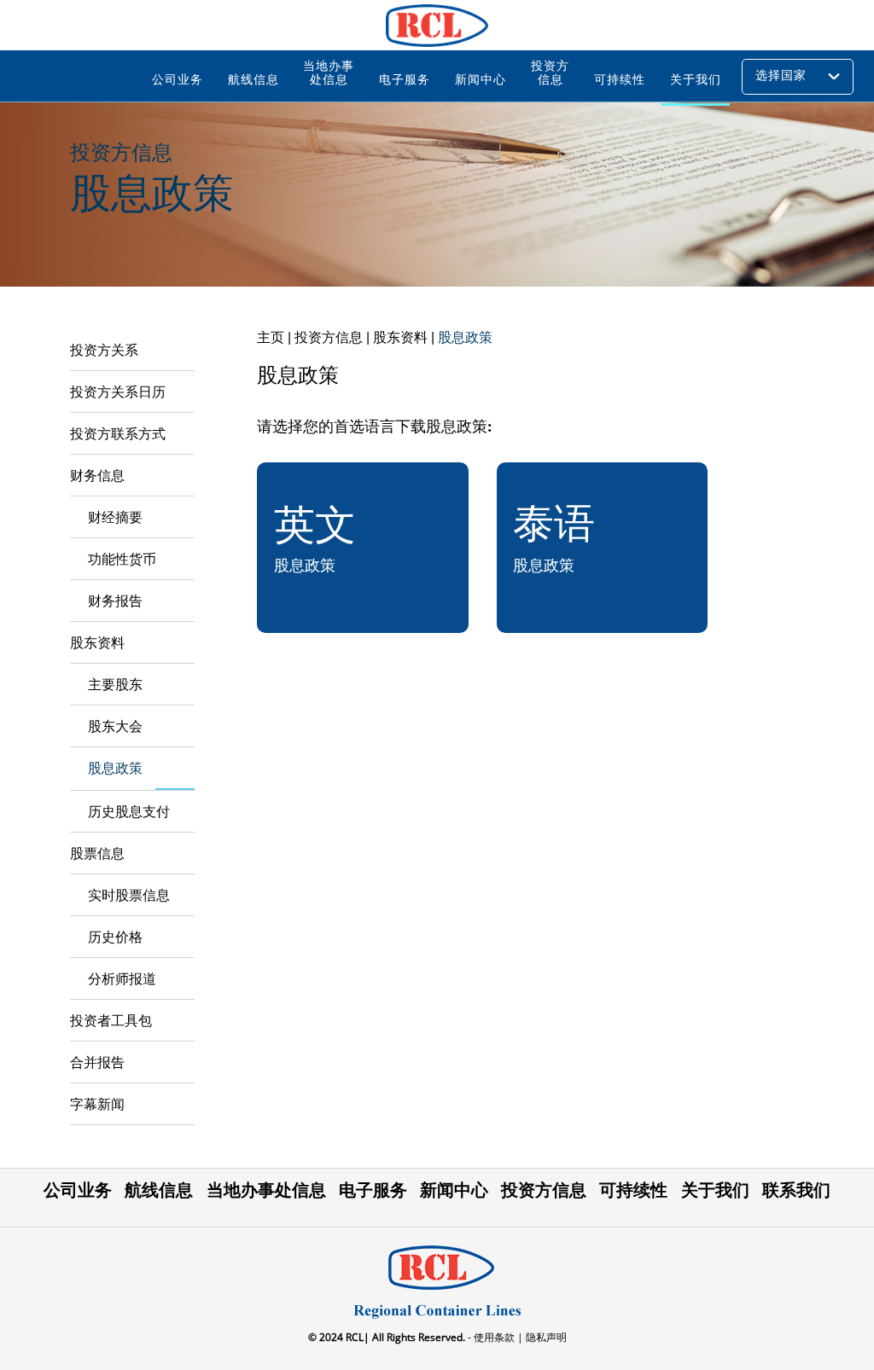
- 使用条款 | (494, 1337)
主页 (270, 337)
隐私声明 (545, 1337)
